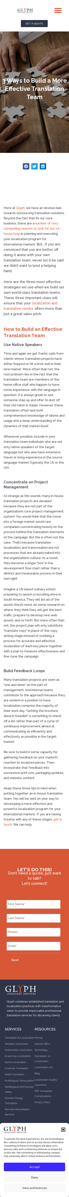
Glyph (20, 208)
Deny (34, 1177)
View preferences (34, 1188)
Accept (35, 1167)
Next (15, 960)
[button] (63, 1130)
